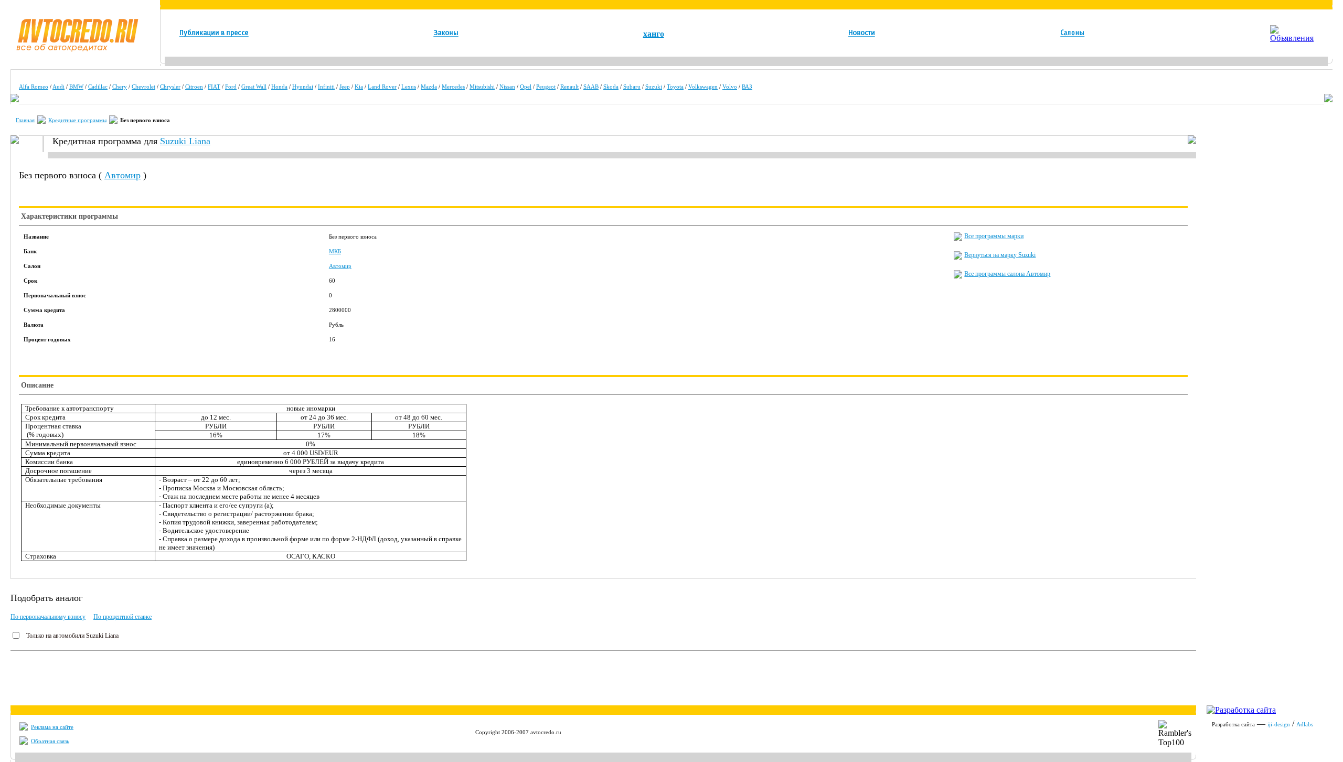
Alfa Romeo (33, 86)
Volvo (729, 86)
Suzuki (653, 86)
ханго (653, 33)
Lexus (408, 86)
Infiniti (326, 86)
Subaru (632, 86)
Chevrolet (143, 86)
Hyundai (302, 86)
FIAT (214, 86)
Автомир (122, 175)
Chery (119, 86)
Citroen (194, 86)
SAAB (591, 86)
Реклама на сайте (52, 727)
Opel (525, 86)
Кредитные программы (77, 120)
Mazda (429, 86)
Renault (569, 86)
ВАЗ (747, 86)
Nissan (507, 86)
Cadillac (98, 86)
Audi (58, 86)
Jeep (344, 86)
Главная (25, 120)
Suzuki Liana (185, 141)
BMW (76, 86)
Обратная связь (50, 741)
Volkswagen (703, 86)
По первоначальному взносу (48, 616)
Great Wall (254, 86)
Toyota (675, 86)
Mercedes (453, 86)
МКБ (335, 251)
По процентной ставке (122, 616)
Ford (231, 86)
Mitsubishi (482, 86)
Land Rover (382, 86)
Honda (279, 86)
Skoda (611, 86)
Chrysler (170, 86)
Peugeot (546, 86)
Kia (359, 86)
